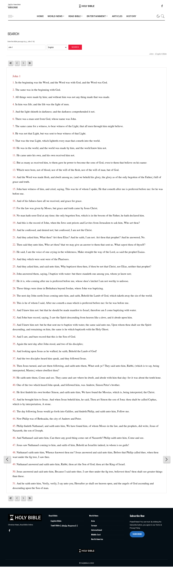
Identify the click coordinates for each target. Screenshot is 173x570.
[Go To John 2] (23, 63)
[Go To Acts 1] (29, 63)
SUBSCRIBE (137, 534)
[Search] (163, 16)
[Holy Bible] (86, 6)
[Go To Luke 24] (17, 63)
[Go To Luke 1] (10, 63)
